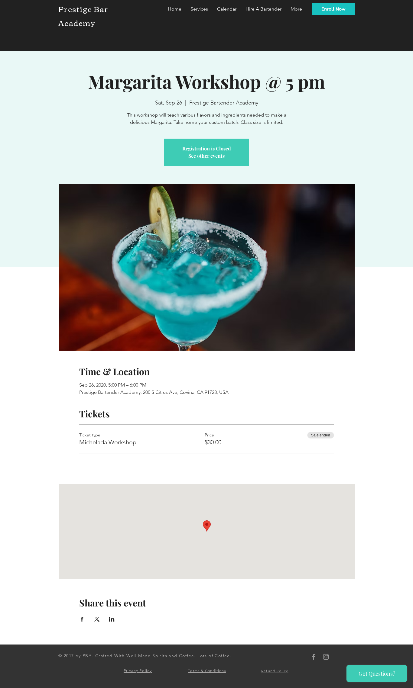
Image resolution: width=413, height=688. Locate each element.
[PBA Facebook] (313, 657)
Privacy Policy (138, 670)
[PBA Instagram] (326, 657)
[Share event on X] (97, 619)
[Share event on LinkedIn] (112, 619)
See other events (206, 156)
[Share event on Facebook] (82, 619)
